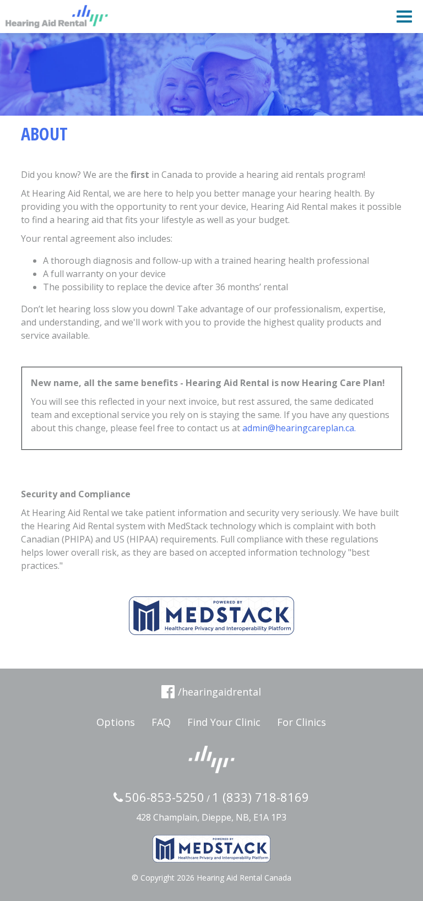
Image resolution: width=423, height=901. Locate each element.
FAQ (161, 722)
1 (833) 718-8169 (260, 797)
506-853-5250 (164, 797)
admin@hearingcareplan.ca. (299, 428)
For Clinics (301, 722)
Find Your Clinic (224, 722)
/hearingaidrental (219, 691)
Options (115, 722)
